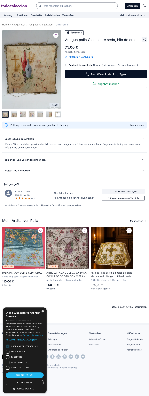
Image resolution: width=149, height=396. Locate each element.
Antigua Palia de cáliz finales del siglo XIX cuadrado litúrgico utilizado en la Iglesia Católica (111, 274)
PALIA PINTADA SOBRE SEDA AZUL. (22, 272)
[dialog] (25, 350)
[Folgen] (55, 35)
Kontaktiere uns (134, 349)
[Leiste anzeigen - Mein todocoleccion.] (145, 15)
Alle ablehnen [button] (24, 382)
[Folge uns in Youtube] (71, 356)
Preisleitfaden (52, 15)
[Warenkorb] (145, 6)
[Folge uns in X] (58, 356)
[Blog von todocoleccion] (83, 356)
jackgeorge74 (11, 184)
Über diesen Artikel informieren (129, 306)
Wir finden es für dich (58, 349)
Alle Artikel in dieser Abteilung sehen (74, 197)
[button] (74, 139)
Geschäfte (36, 15)
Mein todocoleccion (131, 15)
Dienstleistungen (57, 333)
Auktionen (22, 15)
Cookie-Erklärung (68, 367)
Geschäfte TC (95, 344)
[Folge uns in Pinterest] (64, 356)
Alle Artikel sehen (63, 193)
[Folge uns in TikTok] (77, 356)
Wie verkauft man (97, 339)
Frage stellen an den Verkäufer (125, 198)
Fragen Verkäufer (135, 339)
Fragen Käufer (133, 344)
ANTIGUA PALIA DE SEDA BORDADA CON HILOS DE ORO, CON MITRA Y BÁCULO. (66, 274)
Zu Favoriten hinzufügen (124, 191)
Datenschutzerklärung (47, 367)
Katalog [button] (8, 15)
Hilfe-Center (134, 333)
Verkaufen (68, 15)
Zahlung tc (53, 339)
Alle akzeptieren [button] (24, 375)
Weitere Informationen (33, 335)
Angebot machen (108, 83)
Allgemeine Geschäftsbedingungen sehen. (61, 205)
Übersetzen (76, 32)
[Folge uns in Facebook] (52, 356)
